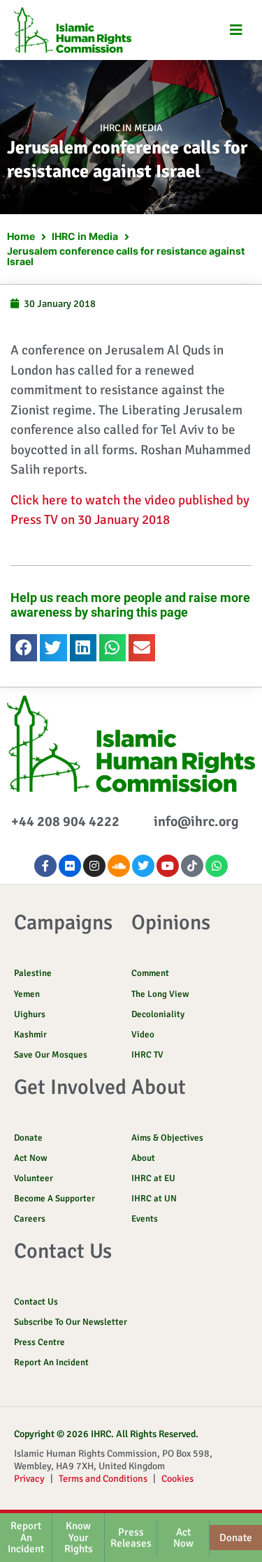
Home (21, 236)
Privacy (29, 1479)
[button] (236, 30)
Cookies (177, 1479)
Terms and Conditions (103, 1479)
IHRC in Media (131, 128)
